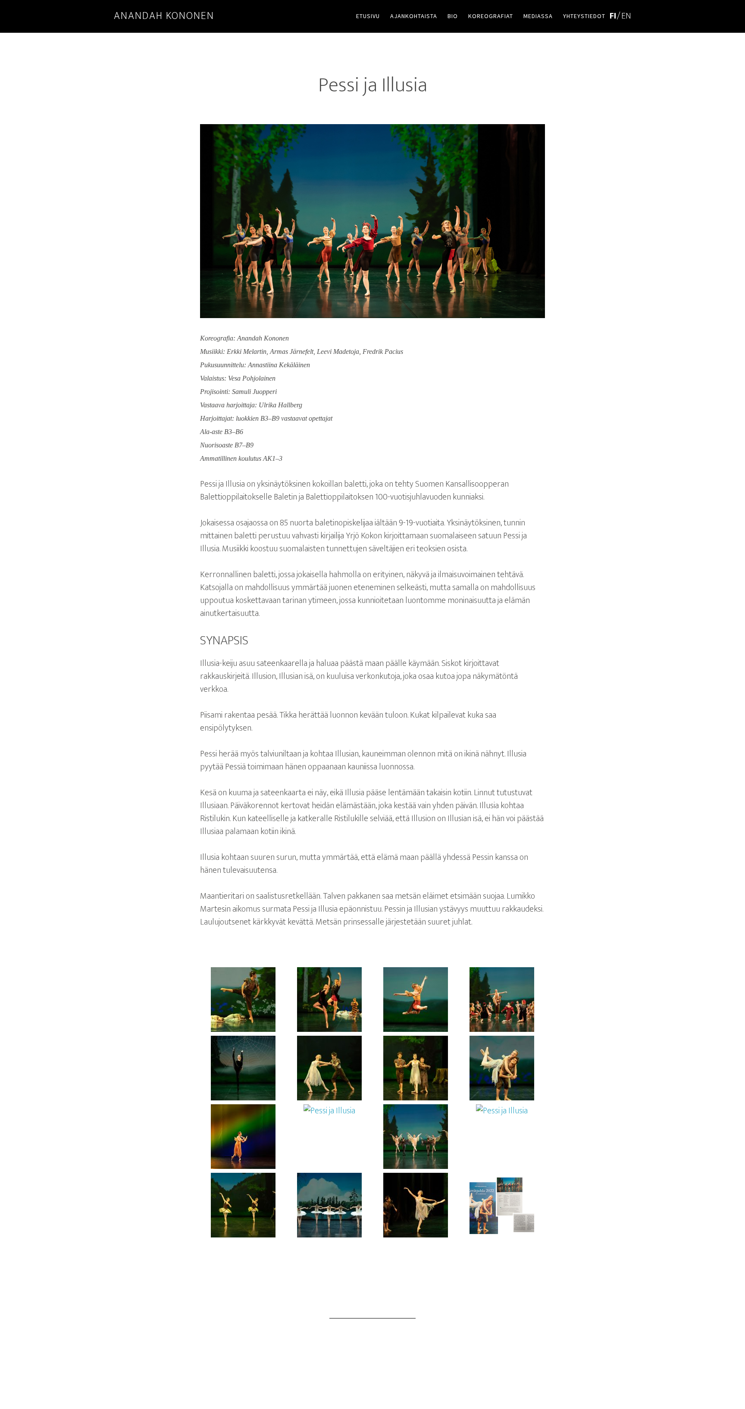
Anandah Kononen (164, 16)
